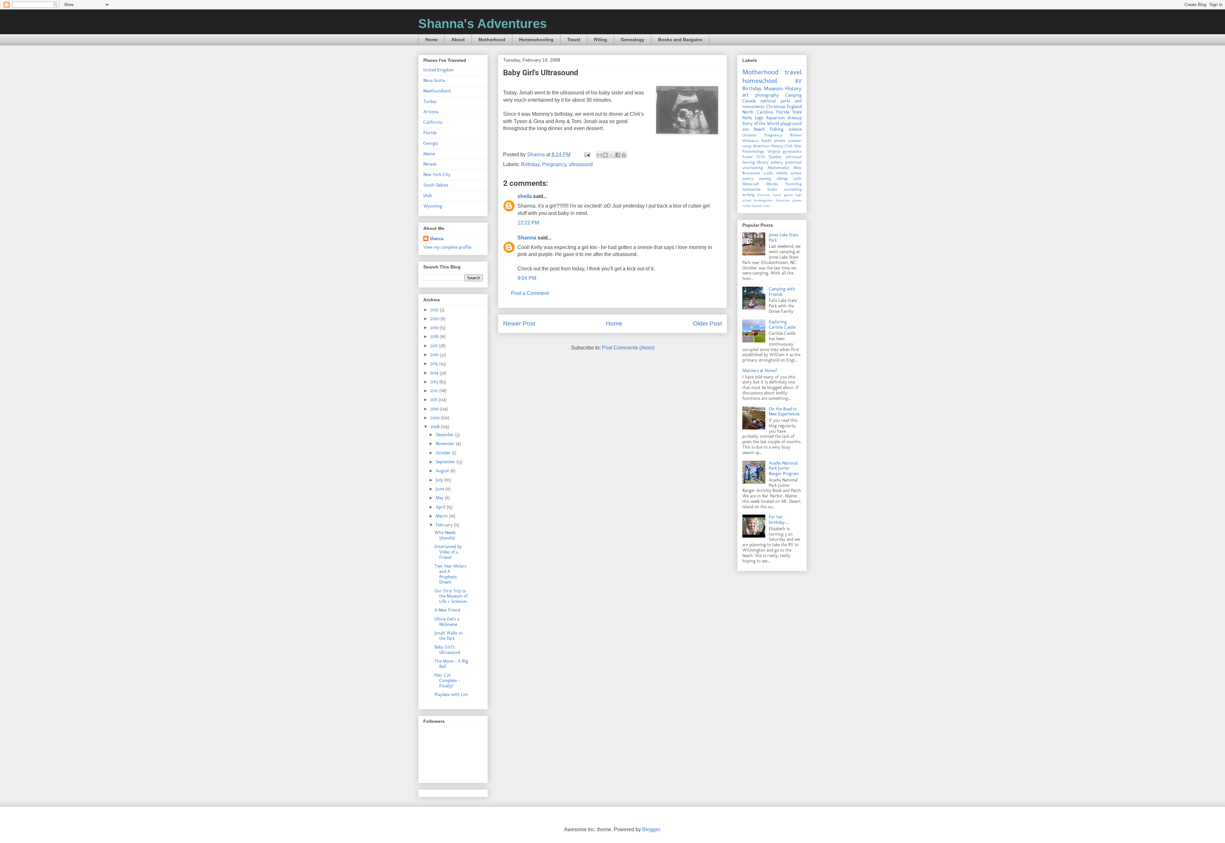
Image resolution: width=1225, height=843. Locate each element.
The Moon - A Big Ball (451, 663)
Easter (747, 156)
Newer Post (519, 323)
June (440, 489)
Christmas (775, 106)
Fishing (776, 129)
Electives (763, 195)
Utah (427, 195)
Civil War (793, 145)
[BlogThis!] (605, 155)
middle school (789, 173)
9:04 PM (526, 278)
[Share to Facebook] (617, 155)
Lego (759, 118)
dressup (795, 118)
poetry (748, 178)
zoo (745, 129)
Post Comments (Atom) (628, 347)
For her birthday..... (779, 519)
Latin (797, 178)
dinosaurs (750, 140)
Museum (773, 88)
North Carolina (757, 112)
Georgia (430, 143)
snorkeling (793, 189)
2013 (434, 382)
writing (748, 194)
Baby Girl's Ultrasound (447, 649)
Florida (429, 133)
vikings (782, 178)
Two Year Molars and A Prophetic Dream (450, 574)
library (762, 162)
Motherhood (492, 39)
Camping (793, 95)
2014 (435, 373)
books (772, 189)
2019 (435, 327)
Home (431, 39)
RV (798, 81)
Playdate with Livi (451, 694)
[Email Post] (586, 154)
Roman (796, 135)
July (440, 480)
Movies (772, 183)
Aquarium (775, 118)
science (795, 129)
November (446, 443)
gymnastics (792, 151)
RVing (600, 39)
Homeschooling (536, 39)
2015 (434, 363)
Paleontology (753, 151)
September (446, 462)
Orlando (749, 135)
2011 (434, 399)
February (445, 525)
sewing (765, 178)
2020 (435, 318)
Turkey (429, 101)
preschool (793, 162)
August (443, 470)
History (793, 88)
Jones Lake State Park (783, 237)
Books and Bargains (680, 39)
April (441, 507)
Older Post (707, 323)
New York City (436, 174)
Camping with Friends (782, 291)
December (445, 434)
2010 (435, 409)
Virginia (773, 151)
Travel (573, 39)
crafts (768, 173)
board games (783, 195)
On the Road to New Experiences (784, 411)
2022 (435, 309)
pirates (779, 140)
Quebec (775, 156)
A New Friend (447, 610)
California (432, 122)
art (745, 95)
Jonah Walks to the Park (448, 635)
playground (791, 123)
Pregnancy (554, 164)
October (444, 453)
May (440, 498)
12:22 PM (528, 222)
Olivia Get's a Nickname (446, 621)
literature (783, 200)
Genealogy (632, 39)
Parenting (793, 183)
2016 (435, 354)
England (794, 106)
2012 (434, 390)
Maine (429, 154)
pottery (777, 162)
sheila (524, 196)
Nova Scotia (434, 80)
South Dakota (435, 185)
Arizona (430, 111)
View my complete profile (447, 247)
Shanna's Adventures (482, 24)
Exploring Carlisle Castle (782, 324)
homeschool (759, 80)
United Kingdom (438, 70)
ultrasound (581, 164)
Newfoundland (436, 91)
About (458, 39)
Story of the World (760, 123)
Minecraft (750, 183)
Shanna (526, 237)
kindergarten (763, 200)
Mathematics (778, 167)
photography (767, 95)
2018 (435, 336)
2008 (435, 426)
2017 (434, 345)
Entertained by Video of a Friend (448, 552)
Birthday (530, 164)
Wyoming (432, 206)
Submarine (751, 189)
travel (793, 72)
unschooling (752, 167)
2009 (435, 418)
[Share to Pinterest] (623, 155)
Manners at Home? (759, 370)
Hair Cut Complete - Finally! (447, 680)
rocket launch (752, 205)
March (442, 516)
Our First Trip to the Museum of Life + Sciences (451, 596)
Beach (759, 129)
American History (768, 145)
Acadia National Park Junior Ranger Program (784, 468)
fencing (748, 162)
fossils (766, 140)
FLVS (761, 156)
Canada (749, 101)
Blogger (651, 829)
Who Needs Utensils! (445, 535)
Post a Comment (530, 293)
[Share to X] (611, 155)
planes (797, 200)
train (766, 205)
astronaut (794, 156)
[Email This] (599, 155)
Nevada (429, 164)
